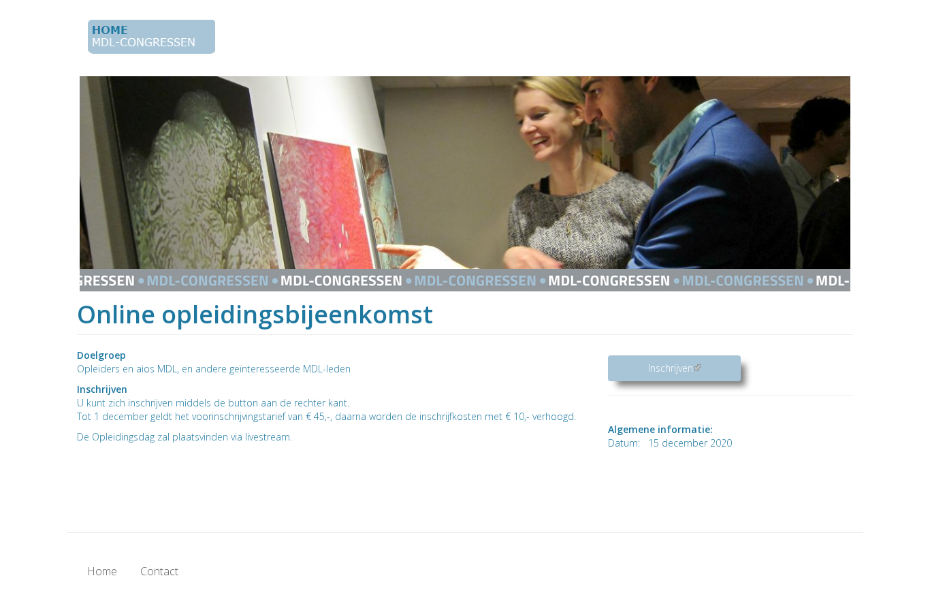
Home (102, 571)
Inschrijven (694, 368)
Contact (159, 571)
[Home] (156, 37)
